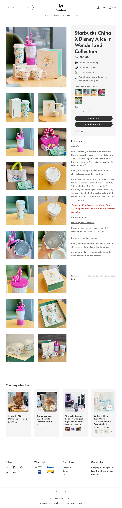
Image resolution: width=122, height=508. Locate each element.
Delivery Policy (76, 503)
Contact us (67, 468)
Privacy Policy (63, 503)
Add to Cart (93, 118)
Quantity (78, 107)
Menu (47, 16)
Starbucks (71, 16)
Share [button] (80, 131)
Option (86, 86)
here (73, 279)
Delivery (66, 471)
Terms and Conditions (48, 503)
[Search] (29, 7)
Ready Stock (59, 15)
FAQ (64, 474)
